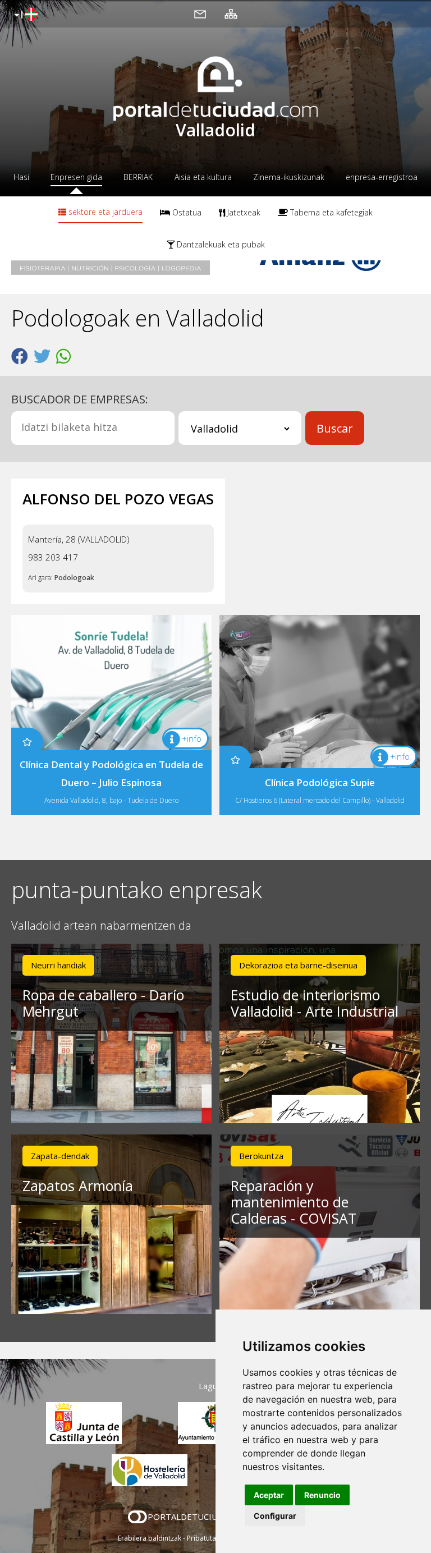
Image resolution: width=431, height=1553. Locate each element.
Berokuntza (261, 1155)
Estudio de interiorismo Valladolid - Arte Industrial (314, 1003)
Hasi (21, 177)
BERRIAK (138, 177)
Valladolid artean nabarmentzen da (101, 926)
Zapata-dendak (60, 1155)
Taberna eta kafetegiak (330, 212)
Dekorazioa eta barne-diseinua (298, 965)
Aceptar (269, 1495)
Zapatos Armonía (77, 1185)
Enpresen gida (76, 177)
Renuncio (322, 1495)
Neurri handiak (58, 965)
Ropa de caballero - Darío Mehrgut (103, 1003)
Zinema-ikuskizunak (288, 177)
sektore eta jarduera (104, 211)
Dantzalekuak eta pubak (220, 244)
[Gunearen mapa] (231, 13)
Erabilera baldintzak (149, 1538)
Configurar (275, 1515)
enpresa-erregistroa (382, 177)
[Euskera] (24, 15)
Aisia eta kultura (203, 177)
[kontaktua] (200, 13)
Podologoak (74, 577)
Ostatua (185, 212)
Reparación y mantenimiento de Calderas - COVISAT (293, 1202)
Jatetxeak (242, 212)
